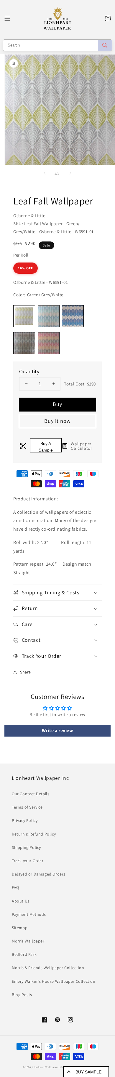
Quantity (29, 371)
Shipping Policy (26, 847)
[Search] (105, 45)
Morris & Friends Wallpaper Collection (48, 967)
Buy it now (57, 420)
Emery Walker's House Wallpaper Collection (54, 981)
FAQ (15, 887)
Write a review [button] (57, 730)
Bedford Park (24, 954)
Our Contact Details (30, 793)
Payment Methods (29, 914)
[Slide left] (44, 173)
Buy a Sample (46, 446)
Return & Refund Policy (34, 834)
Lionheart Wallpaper (45, 1067)
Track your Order (28, 860)
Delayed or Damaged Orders (38, 874)
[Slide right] (70, 173)
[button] (7, 18)
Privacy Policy (24, 820)
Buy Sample (88, 1072)
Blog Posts (22, 994)
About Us (20, 901)
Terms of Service (27, 807)
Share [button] (25, 672)
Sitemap (19, 927)
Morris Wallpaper (28, 941)
